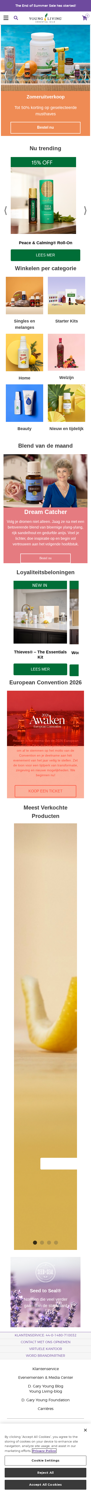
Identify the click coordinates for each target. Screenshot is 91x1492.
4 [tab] (56, 1241)
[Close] (85, 1430)
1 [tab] (35, 1241)
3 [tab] (49, 1241)
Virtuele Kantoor (45, 1349)
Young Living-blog (45, 1391)
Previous (5, 75)
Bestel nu (45, 127)
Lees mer (45, 255)
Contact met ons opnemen (45, 1342)
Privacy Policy (44, 1451)
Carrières (45, 1409)
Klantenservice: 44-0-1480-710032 (46, 1335)
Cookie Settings (46, 1460)
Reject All (45, 1472)
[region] (45, 1458)
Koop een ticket (45, 791)
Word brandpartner (45, 1355)
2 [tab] (42, 1241)
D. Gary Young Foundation (45, 1400)
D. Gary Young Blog (45, 1386)
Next (85, 75)
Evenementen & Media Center (45, 1378)
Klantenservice (45, 1369)
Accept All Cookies (45, 1484)
